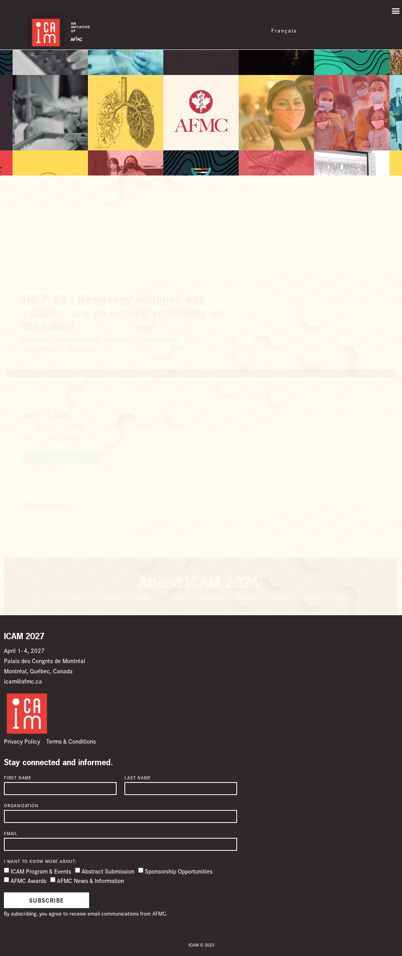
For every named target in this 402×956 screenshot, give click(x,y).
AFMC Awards (28, 880)
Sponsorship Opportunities (178, 871)
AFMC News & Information (90, 880)
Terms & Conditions (71, 741)
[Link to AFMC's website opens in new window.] (76, 37)
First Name (17, 778)
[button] (395, 10)
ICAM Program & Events (41, 871)
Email (11, 833)
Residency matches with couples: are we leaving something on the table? (116, 405)
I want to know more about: (40, 861)
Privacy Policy (22, 741)
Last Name (137, 778)
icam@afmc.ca (23, 681)
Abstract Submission (108, 871)
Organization (21, 805)
